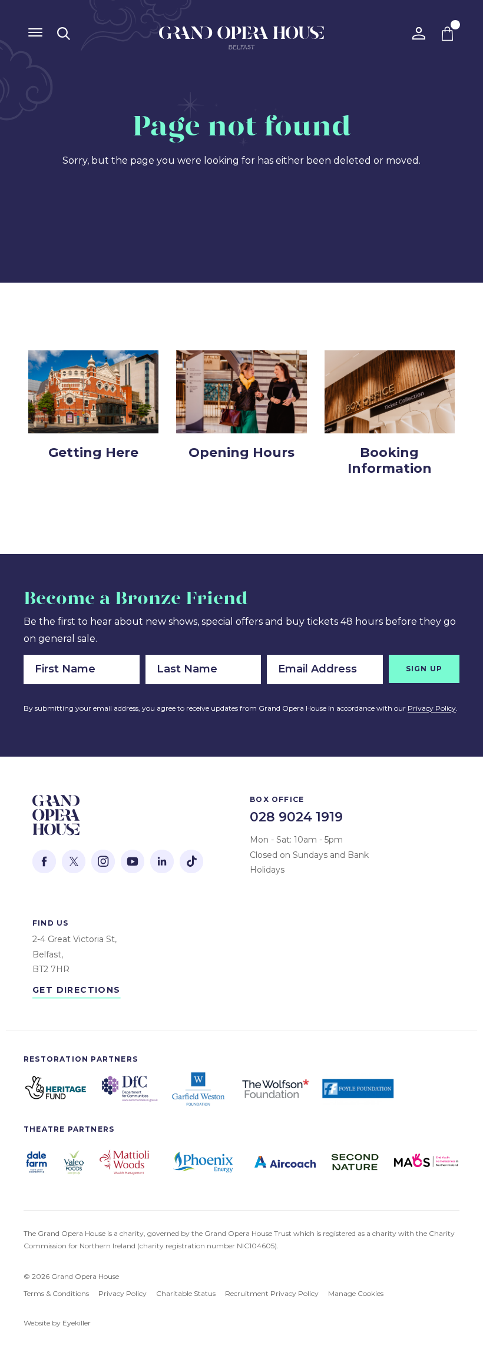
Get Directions (76, 990)
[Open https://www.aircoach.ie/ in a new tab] (285, 1162)
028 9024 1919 (296, 817)
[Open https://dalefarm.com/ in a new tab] (36, 1162)
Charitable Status (186, 1293)
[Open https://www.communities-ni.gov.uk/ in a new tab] (130, 1089)
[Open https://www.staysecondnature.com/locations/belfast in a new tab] (354, 1162)
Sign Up (424, 668)
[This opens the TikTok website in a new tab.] (191, 861)
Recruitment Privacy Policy (272, 1293)
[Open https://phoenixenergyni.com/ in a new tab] (203, 1161)
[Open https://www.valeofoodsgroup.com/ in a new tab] (73, 1162)
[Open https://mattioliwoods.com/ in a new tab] (124, 1162)
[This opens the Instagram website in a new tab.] (103, 861)
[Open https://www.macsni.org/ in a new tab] (426, 1162)
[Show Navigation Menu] (35, 32)
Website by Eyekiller (57, 1322)
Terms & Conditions (56, 1293)
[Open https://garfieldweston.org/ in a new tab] (199, 1089)
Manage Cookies (355, 1293)
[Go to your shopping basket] (447, 33)
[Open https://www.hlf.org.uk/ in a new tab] (56, 1089)
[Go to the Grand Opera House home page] (241, 41)
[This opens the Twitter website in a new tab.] (73, 861)
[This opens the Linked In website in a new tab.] (162, 861)
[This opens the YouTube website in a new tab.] (132, 861)
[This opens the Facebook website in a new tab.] (44, 861)
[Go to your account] (419, 33)
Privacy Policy (432, 708)
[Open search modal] (63, 33)
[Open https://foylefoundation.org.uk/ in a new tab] (359, 1089)
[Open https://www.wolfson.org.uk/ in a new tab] (275, 1089)
